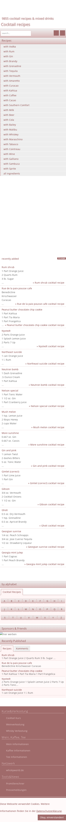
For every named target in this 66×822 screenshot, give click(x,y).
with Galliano (11, 158)
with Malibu (10, 129)
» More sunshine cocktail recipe (46, 444)
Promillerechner (15, 783)
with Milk (9, 110)
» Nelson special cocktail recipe (46, 406)
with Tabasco (11, 144)
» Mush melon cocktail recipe (47, 427)
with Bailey (10, 124)
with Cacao (10, 100)
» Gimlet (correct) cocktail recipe (46, 483)
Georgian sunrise (11, 531)
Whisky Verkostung (16, 730)
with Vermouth (12, 75)
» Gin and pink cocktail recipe (47, 465)
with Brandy (10, 61)
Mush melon (9, 411)
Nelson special (10, 390)
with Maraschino (13, 139)
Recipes (7, 648)
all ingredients (12, 173)
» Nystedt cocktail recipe (50, 346)
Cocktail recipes (15, 24)
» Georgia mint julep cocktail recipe (44, 564)
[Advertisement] (33, 221)
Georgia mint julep (12, 552)
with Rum (9, 51)
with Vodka (10, 46)
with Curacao (11, 85)
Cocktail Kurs (13, 718)
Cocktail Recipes (12, 592)
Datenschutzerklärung (49, 811)
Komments (22, 648)
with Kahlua (10, 90)
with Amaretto (12, 80)
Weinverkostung (15, 724)
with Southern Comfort (16, 105)
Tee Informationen (16, 757)
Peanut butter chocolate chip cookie (22, 309)
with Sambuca (12, 163)
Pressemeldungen (16, 790)
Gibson (6, 488)
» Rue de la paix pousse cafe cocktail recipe (39, 303)
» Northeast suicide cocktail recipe (44, 363)
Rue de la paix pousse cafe (17, 288)
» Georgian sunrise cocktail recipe (45, 546)
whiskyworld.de (15, 770)
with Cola (9, 119)
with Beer (9, 115)
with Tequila (11, 71)
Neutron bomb (10, 369)
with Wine (9, 154)
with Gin (8, 56)
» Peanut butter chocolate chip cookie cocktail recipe (34, 325)
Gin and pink (9, 450)
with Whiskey (11, 134)
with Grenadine (12, 66)
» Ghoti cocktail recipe (51, 525)
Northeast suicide (12, 352)
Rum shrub (8, 267)
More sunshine (10, 433)
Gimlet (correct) (10, 471)
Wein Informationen (17, 744)
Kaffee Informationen (18, 750)
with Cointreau (12, 149)
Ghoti (5, 510)
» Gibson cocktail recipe (51, 504)
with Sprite (10, 168)
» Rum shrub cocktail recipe (48, 282)
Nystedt (6, 330)
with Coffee (10, 95)
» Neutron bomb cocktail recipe (46, 384)
